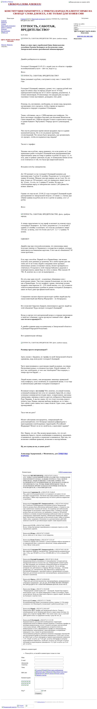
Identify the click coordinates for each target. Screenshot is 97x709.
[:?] (22, 685)
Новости (4, 22)
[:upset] (26, 683)
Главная (3, 21)
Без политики (5, 31)
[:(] (26, 685)
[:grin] (24, 681)
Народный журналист (8, 26)
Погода (3, 45)
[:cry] (24, 685)
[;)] (26, 681)
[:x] (28, 685)
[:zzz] (28, 683)
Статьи (3, 24)
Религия (4, 29)
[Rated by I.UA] (30, 707)
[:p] (30, 681)
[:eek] (24, 683)
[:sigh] (30, 683)
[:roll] (22, 683)
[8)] (28, 681)
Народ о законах (6, 27)
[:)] (22, 681)
